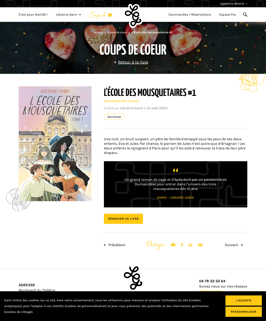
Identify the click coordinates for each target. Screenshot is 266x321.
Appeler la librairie (232, 3)
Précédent (117, 245)
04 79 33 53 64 (212, 281)
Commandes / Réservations (190, 14)
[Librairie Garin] (133, 16)
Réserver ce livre (123, 219)
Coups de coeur (117, 32)
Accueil (98, 32)
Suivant (232, 245)
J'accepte (244, 300)
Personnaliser (243, 312)
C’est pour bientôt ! (33, 14)
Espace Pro (227, 14)
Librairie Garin (67, 14)
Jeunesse (114, 117)
